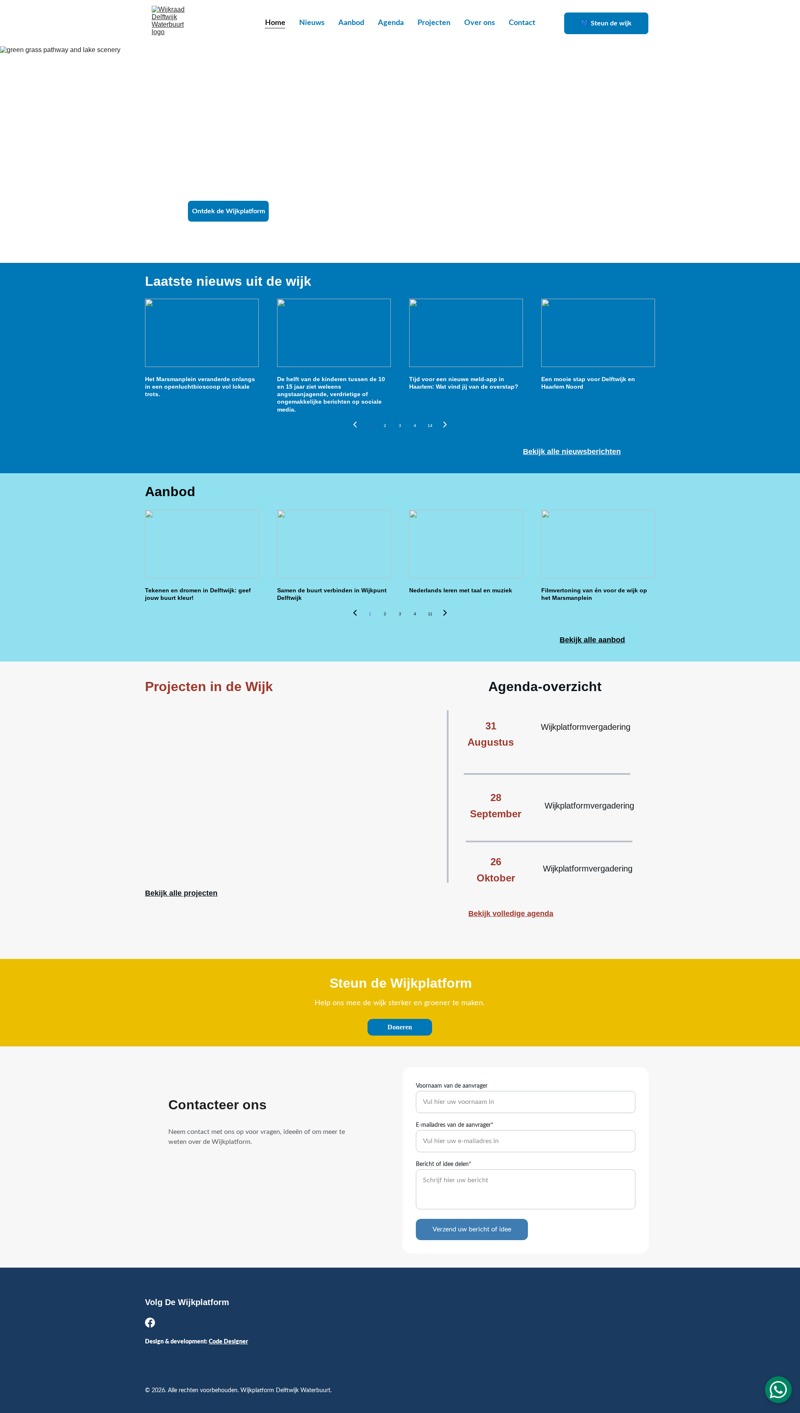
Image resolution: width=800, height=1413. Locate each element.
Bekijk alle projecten (181, 893)
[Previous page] (355, 425)
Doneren (400, 1027)
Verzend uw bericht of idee (471, 1229)
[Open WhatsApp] (778, 1389)
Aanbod (351, 23)
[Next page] (445, 425)
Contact (522, 23)
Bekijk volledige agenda (510, 913)
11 (430, 614)
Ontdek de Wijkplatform (228, 211)
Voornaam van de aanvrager (452, 1086)
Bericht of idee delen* (443, 1164)
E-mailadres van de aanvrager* (454, 1125)
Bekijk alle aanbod (592, 640)
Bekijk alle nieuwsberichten (572, 451)
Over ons (479, 23)
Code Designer (228, 1342)
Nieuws (312, 23)
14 (430, 425)
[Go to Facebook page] (150, 1323)
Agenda (391, 23)
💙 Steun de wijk (606, 23)
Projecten (434, 23)
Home (275, 23)
